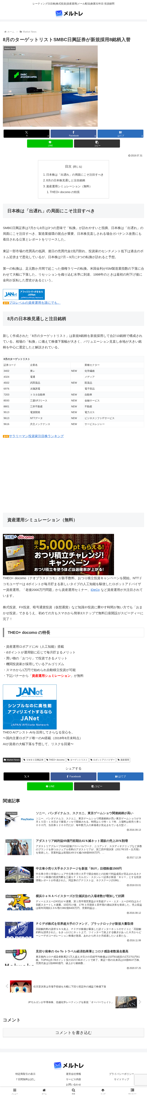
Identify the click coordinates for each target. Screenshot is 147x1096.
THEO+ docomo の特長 (65, 192)
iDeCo (95, 590)
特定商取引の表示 (25, 1073)
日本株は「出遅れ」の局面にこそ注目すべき (75, 174)
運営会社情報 (73, 1073)
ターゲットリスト (78, 760)
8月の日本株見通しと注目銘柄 (65, 180)
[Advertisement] (73, 476)
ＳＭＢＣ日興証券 (34, 760)
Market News (13, 760)
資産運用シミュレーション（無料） (69, 186)
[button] (97, 143)
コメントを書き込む (73, 1032)
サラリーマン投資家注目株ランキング (36, 436)
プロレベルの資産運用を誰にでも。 (35, 303)
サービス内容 (73, 1079)
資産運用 (124, 760)
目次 (68, 166)
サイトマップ (121, 1079)
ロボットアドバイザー (104, 760)
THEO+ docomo (57, 760)
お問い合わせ (73, 1084)
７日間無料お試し (25, 1079)
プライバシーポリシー (121, 1073)
